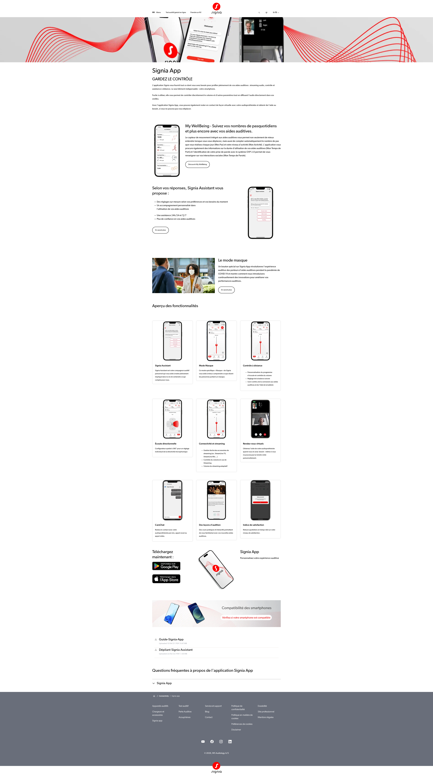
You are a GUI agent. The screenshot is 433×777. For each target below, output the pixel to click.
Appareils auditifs (160, 706)
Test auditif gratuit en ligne (176, 12)
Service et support (213, 706)
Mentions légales (266, 717)
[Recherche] (259, 12)
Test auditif (183, 706)
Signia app (157, 721)
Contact (208, 717)
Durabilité (262, 706)
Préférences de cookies (241, 724)
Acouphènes (184, 717)
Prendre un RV (195, 12)
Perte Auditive (185, 712)
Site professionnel (266, 712)
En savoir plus (160, 230)
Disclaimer (236, 730)
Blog (207, 712)
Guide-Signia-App (171, 639)
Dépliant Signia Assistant (176, 650)
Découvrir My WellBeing (197, 164)
